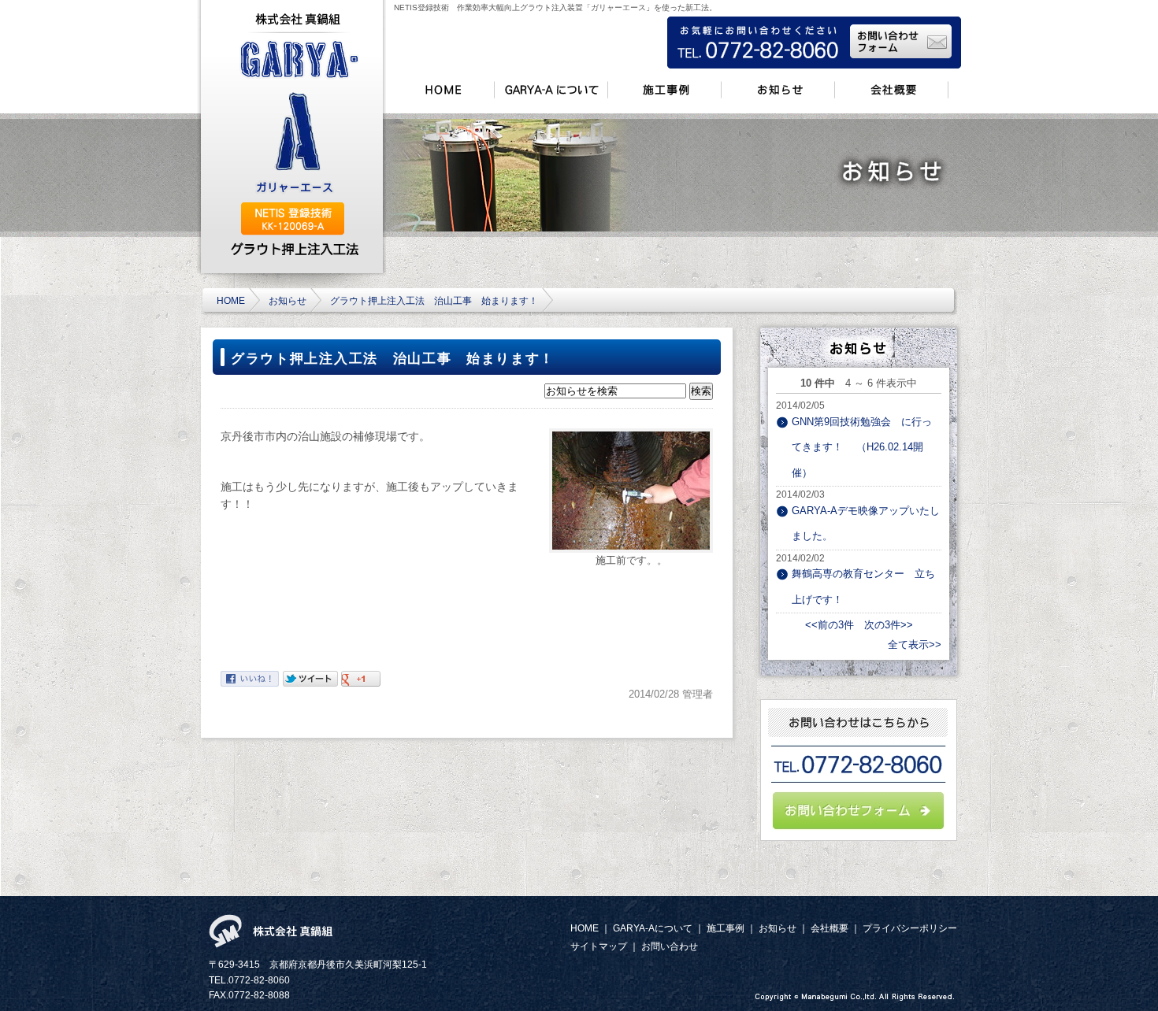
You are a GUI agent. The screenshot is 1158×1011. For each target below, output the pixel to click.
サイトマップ (598, 946)
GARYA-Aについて (652, 928)
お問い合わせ (669, 946)
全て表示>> (914, 644)
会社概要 (829, 928)
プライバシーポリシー (910, 928)
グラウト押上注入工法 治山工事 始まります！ (434, 300)
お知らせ (287, 300)
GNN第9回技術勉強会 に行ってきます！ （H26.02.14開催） (862, 447)
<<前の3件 (829, 625)
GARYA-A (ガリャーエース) (299, 118)
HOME (231, 300)
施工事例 (725, 928)
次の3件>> (888, 625)
